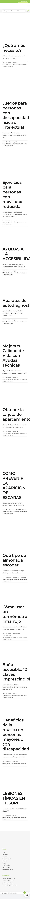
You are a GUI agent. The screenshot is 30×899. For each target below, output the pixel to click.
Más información (7, 66)
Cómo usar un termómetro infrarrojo (14, 614)
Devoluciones (6, 867)
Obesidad (4, 861)
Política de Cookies (7, 883)
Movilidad (5, 856)
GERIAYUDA (8, 62)
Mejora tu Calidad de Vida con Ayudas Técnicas (13, 355)
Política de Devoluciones (8, 878)
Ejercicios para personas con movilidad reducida (12, 194)
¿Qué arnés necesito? (13, 48)
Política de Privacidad (8, 880)
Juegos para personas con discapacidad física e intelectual (15, 115)
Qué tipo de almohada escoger (14, 560)
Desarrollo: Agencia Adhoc (9, 885)
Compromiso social (7, 869)
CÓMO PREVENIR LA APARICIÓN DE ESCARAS (14, 485)
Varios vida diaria (6, 859)
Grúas (4, 863)
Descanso (5, 854)
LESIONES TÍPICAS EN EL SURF (13, 798)
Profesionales (6, 865)
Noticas (8, 64)
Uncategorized (6, 511)
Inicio (3, 852)
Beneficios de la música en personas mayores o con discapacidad (15, 734)
